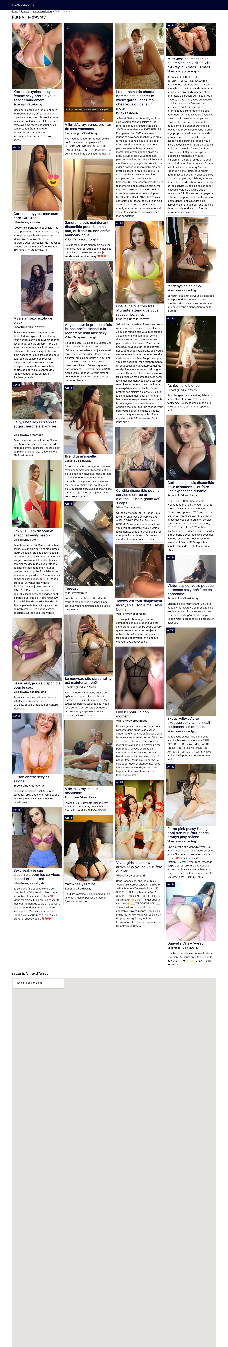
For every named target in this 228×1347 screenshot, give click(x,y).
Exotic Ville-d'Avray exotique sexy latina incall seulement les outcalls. (188, 722)
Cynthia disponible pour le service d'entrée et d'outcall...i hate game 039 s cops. (138, 496)
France (25, 11)
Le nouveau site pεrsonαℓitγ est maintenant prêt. (88, 680)
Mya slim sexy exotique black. (33, 320)
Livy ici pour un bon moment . (132, 714)
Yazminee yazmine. (80, 884)
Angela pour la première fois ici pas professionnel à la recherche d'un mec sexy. (88, 329)
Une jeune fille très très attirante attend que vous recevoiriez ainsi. (137, 310)
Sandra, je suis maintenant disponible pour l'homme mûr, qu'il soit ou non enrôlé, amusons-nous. (88, 228)
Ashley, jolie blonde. (184, 385)
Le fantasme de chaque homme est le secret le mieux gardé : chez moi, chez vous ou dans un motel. (136, 100)
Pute (15, 11)
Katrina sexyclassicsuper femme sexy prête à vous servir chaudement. (34, 96)
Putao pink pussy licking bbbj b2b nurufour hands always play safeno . (188, 833)
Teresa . (71, 588)
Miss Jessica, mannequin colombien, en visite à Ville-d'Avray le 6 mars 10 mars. (190, 63)
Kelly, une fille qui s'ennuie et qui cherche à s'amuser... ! (36, 426)
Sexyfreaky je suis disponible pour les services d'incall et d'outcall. (37, 874)
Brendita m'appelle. (81, 456)
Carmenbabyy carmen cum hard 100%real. (36, 216)
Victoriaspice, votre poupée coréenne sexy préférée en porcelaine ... (190, 589)
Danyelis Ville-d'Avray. (185, 943)
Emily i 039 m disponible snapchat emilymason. (34, 533)
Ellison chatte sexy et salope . (31, 779)
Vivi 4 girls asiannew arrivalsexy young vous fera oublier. (139, 867)
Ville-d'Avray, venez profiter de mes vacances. (88, 126)
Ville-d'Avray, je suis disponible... (81, 791)
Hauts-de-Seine (42, 11)
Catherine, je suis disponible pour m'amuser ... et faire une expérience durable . (190, 487)
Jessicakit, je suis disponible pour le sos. (37, 685)
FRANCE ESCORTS (23, 4)
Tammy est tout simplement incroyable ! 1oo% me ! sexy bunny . (139, 605)
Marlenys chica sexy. (184, 286)
